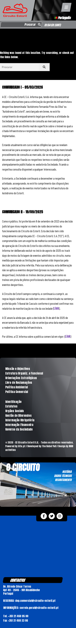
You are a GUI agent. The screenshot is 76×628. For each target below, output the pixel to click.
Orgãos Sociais (14, 411)
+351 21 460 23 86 (18, 620)
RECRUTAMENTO (63, 480)
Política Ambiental (16, 387)
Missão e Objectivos (17, 369)
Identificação (13, 402)
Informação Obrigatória (19, 420)
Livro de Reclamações (18, 382)
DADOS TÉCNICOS (63, 476)
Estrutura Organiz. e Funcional (24, 373)
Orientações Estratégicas (21, 378)
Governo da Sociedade (19, 429)
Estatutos (11, 406)
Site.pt (21, 446)
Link (56, 308)
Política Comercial (16, 392)
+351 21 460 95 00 (18, 616)
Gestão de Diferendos (18, 415)
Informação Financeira (19, 425)
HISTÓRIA (67, 472)
